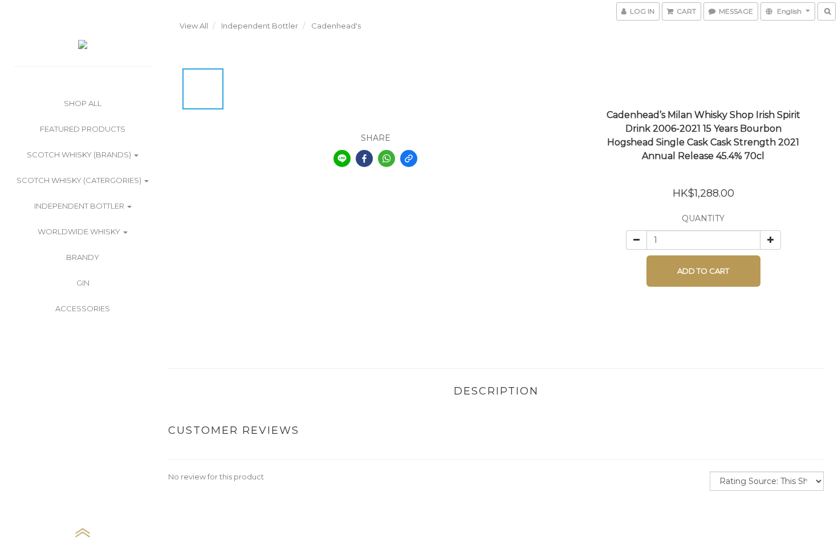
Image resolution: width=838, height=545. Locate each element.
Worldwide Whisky (80, 231)
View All (194, 25)
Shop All (82, 103)
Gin (83, 282)
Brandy (82, 257)
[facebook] (364, 158)
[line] (342, 158)
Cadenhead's (336, 25)
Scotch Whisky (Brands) (80, 154)
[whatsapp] (386, 158)
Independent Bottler (80, 205)
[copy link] (408, 158)
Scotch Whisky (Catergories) (80, 180)
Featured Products (82, 128)
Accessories (82, 308)
